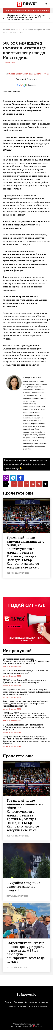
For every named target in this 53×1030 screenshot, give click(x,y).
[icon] (6, 479)
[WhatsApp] (26, 484)
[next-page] (49, 18)
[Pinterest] (20, 484)
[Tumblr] (39, 484)
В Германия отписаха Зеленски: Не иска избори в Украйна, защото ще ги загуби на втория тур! (23, 727)
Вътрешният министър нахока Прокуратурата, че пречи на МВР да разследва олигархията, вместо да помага (26, 661)
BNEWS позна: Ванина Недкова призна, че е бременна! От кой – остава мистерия (24, 681)
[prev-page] (3, 18)
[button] (46, 4)
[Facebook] (14, 484)
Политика (14, 29)
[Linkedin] (32, 484)
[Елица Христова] (14, 413)
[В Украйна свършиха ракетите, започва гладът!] (26, 860)
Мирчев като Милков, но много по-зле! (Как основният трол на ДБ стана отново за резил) (26, 17)
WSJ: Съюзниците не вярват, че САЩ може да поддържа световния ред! (25, 671)
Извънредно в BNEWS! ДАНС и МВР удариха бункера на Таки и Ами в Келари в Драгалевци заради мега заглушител (26, 691)
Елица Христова (13, 92)
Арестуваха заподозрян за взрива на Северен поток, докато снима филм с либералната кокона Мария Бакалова (25, 703)
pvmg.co (38, 1026)
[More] (45, 484)
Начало (6, 29)
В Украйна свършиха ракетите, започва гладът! (23, 886)
